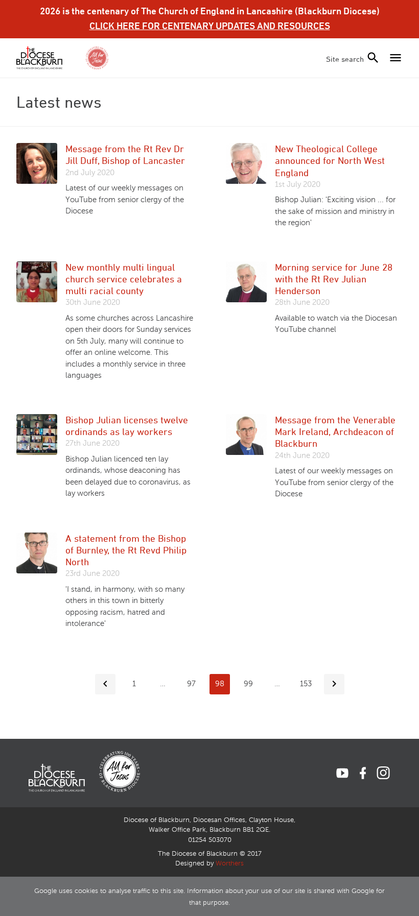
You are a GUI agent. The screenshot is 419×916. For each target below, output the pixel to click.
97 (191, 684)
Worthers (230, 863)
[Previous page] (105, 684)
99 (248, 684)
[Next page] (334, 684)
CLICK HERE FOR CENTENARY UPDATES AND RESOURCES (209, 25)
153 (306, 684)
